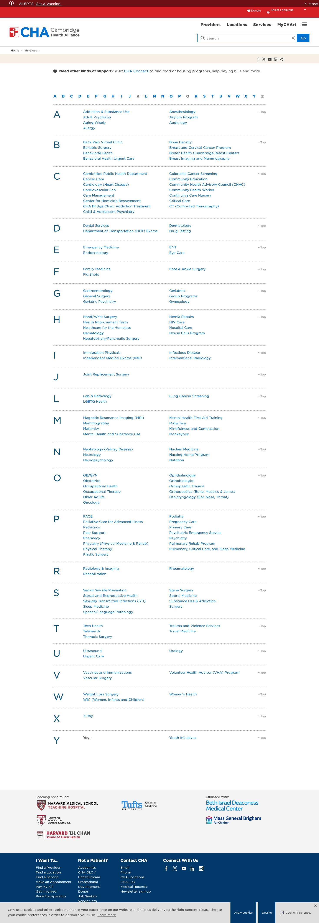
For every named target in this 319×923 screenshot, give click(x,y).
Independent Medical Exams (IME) (112, 358)
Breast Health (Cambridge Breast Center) (204, 153)
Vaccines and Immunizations (107, 672)
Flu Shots (91, 274)
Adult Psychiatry (97, 117)
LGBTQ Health (95, 401)
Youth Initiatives (182, 737)
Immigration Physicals (101, 352)
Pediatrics (91, 527)
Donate (256, 10)
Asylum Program (183, 117)
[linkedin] (192, 868)
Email (124, 867)
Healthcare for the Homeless (107, 327)
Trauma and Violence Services (194, 626)
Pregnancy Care (182, 521)
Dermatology (180, 225)
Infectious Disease (184, 352)
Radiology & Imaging (101, 568)
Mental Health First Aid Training (196, 417)
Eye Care (176, 252)
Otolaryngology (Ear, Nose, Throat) (199, 497)
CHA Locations (132, 877)
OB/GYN (90, 475)
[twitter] (175, 868)
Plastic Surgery (96, 554)
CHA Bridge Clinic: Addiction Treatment (117, 206)
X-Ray (88, 716)
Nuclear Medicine (183, 449)
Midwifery (177, 423)
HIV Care (176, 322)
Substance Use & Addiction (192, 601)
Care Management (98, 195)
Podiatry (176, 516)
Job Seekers (87, 896)
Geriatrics (177, 290)
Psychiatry (178, 538)
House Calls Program (187, 333)
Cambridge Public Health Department (115, 173)
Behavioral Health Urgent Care (108, 158)
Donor (83, 891)
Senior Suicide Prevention (105, 590)
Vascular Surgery (97, 678)
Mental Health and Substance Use (111, 434)
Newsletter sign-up (135, 891)
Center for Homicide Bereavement (112, 200)
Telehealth (91, 631)
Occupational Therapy (102, 491)
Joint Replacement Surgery (106, 374)
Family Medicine (96, 269)
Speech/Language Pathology (108, 612)
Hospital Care (180, 327)
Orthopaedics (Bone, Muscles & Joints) (202, 491)
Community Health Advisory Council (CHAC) (207, 184)
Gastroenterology (97, 290)
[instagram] (201, 868)
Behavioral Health (98, 153)
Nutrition (176, 460)
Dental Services (96, 225)
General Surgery (96, 296)
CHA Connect (136, 71)
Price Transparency (51, 896)
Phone (125, 872)
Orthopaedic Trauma (186, 486)
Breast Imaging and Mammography (199, 158)
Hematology (93, 333)
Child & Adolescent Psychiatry (108, 211)
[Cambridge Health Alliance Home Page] (45, 32)
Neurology (92, 454)
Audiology (178, 122)
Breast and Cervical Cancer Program (200, 147)
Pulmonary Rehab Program (192, 543)
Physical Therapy (97, 549)
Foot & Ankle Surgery (187, 269)
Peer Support (94, 532)
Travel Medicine (182, 631)
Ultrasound (92, 650)
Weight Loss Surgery (100, 694)
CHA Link (127, 882)
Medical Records (133, 886)
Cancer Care (93, 179)
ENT (172, 247)
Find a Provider (48, 867)
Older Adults (94, 497)
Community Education (188, 179)
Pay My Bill (44, 886)
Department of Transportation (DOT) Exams (120, 231)
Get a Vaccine (48, 3)
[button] (296, 912)
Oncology (91, 502)
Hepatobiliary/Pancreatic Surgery (111, 338)
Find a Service (47, 877)
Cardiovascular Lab (99, 190)
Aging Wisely (94, 122)
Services (31, 50)
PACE (88, 516)
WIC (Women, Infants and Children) (113, 699)
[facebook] (166, 868)
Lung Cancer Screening (189, 396)
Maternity (91, 428)
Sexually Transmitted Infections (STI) (114, 601)
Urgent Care (93, 656)
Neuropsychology (98, 460)
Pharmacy (91, 538)
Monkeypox (179, 434)
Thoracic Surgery (97, 636)
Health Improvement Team (105, 322)
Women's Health (183, 694)
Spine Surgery (181, 590)
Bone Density (180, 142)
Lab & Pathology (97, 396)
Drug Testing (180, 231)
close (313, 3)
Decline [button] (267, 912)
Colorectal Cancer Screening (193, 173)
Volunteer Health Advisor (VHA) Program (204, 672)
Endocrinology (95, 252)
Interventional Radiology (190, 358)
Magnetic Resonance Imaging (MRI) (113, 417)
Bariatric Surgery (97, 147)
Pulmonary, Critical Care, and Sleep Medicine (207, 549)
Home (15, 50)
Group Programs (183, 296)
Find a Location (48, 872)
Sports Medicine (183, 595)
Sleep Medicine (96, 606)
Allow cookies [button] (243, 912)
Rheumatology (181, 568)
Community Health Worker (191, 190)
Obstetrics (91, 480)
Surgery (176, 606)
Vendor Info (87, 901)
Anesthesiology (182, 111)
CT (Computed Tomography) (194, 206)
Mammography (96, 423)
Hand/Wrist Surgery (100, 316)
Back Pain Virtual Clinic (102, 142)
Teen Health (93, 626)
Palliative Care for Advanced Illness (113, 521)
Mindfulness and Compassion (194, 428)
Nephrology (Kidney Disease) (108, 449)
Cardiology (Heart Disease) (106, 184)
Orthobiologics (181, 480)
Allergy (89, 128)
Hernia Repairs (181, 316)
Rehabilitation (94, 574)
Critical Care (179, 200)
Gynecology (179, 301)
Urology (176, 650)
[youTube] (183, 868)
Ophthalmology (182, 475)
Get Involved (46, 891)
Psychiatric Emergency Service (195, 532)
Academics (87, 867)
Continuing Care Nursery (190, 195)
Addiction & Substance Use (106, 111)
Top (263, 112)
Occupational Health (100, 486)
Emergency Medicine (101, 247)
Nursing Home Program (189, 454)
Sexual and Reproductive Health (110, 595)
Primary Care (180, 527)
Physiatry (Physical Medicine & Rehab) (115, 543)
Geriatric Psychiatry (99, 301)
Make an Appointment (53, 882)
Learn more (106, 915)
